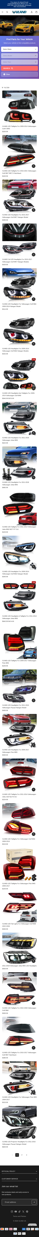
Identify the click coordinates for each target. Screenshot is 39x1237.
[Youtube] (15, 1211)
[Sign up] (34, 1202)
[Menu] (2, 12)
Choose (35, 121)
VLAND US (22, 1221)
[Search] (7, 12)
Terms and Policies (19, 1216)
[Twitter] (23, 1211)
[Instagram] (12, 1211)
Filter (6, 87)
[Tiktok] (19, 1211)
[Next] (26, 1155)
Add (35, 700)
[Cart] (36, 12)
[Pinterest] (27, 1211)
